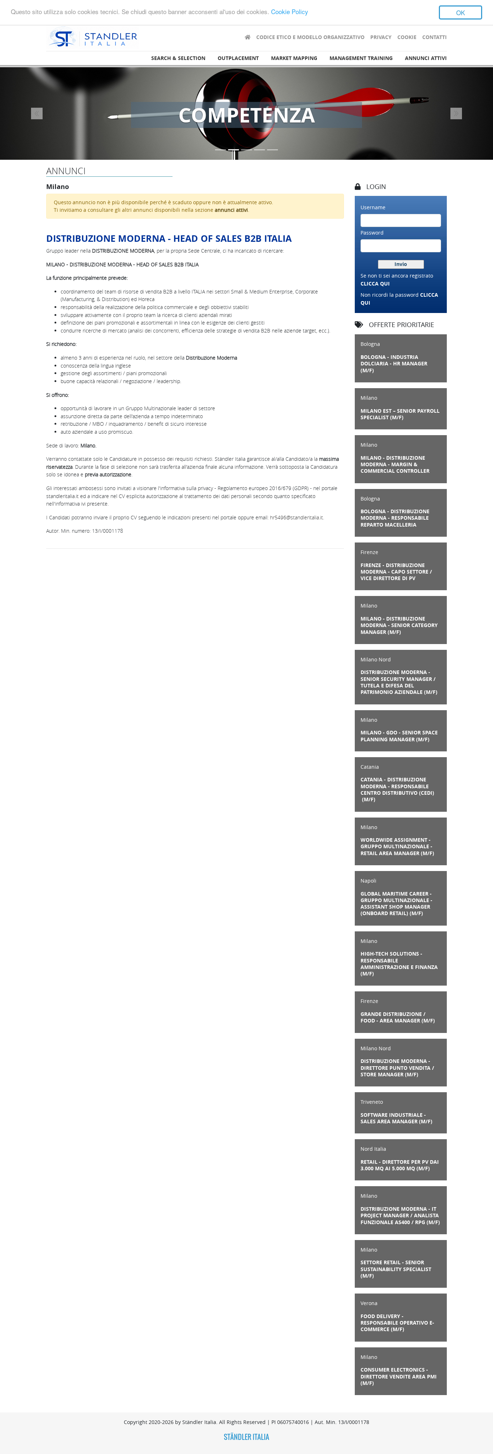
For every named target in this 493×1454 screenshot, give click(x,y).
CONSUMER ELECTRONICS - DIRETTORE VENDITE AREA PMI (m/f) (399, 1376)
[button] (37, 113)
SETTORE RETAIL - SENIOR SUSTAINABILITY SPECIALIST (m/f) (396, 1269)
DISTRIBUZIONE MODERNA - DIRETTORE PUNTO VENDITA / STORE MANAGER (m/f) (397, 1068)
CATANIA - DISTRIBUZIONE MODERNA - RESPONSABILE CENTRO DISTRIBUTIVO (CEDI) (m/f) (397, 789)
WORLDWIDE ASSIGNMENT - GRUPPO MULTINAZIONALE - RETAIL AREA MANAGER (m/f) (397, 846)
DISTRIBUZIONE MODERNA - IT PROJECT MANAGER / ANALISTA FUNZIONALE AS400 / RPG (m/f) (400, 1215)
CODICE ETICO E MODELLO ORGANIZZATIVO (310, 37)
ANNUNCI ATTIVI (426, 58)
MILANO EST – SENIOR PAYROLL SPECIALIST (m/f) (400, 414)
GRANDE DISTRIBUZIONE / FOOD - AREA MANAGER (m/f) (398, 1017)
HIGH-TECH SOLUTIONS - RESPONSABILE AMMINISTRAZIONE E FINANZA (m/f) (399, 963)
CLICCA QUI (375, 283)
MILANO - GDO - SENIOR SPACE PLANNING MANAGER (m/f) (399, 736)
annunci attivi (231, 209)
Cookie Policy (289, 11)
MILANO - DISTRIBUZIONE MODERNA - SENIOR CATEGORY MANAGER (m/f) (399, 625)
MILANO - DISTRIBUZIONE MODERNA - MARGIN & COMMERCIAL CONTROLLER (395, 464)
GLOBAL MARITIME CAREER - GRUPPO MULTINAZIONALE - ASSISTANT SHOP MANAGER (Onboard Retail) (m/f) (396, 903)
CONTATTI (434, 37)
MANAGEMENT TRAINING (361, 58)
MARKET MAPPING (294, 58)
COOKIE (406, 37)
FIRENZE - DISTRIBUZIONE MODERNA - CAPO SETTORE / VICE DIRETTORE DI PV (396, 572)
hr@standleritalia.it (296, 517)
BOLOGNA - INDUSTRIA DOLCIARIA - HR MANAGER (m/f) (394, 363)
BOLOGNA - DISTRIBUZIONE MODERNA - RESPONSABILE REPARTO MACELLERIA (395, 518)
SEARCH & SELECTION (178, 58)
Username (373, 207)
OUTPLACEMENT (238, 58)
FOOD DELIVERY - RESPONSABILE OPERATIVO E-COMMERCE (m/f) (397, 1323)
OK (460, 12)
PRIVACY (381, 37)
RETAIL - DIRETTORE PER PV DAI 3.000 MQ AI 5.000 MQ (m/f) (400, 1165)
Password (372, 232)
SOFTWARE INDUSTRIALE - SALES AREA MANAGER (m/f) (396, 1118)
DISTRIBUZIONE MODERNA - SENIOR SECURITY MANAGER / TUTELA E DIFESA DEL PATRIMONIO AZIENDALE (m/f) (399, 682)
